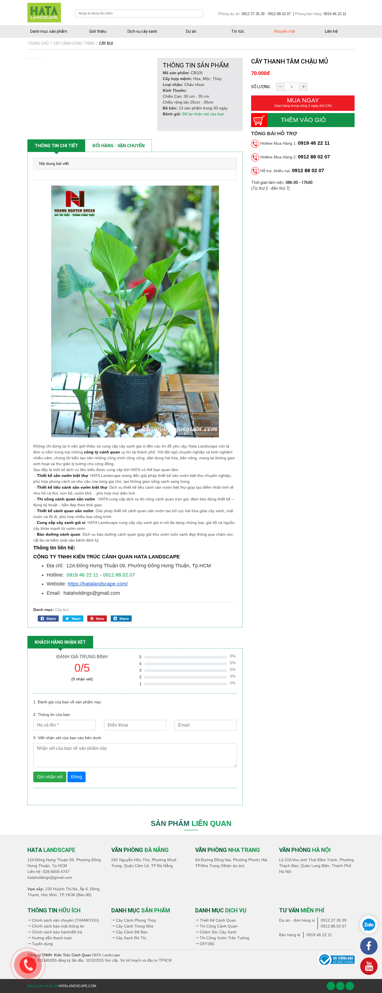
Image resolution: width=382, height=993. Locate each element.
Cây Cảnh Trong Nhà (134, 926)
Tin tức (237, 31)
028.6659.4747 (56, 871)
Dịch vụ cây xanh (142, 31)
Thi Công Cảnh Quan (218, 926)
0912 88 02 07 (314, 157)
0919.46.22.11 (335, 14)
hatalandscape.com (77, 986)
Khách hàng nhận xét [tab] (60, 642)
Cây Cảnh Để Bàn (132, 932)
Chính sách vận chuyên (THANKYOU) (65, 920)
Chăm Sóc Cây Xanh (218, 932)
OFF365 (207, 944)
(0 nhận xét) (82, 679)
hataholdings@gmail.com (49, 877)
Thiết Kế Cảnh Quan (218, 920)
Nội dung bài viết (54, 163)
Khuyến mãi (284, 31)
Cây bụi (62, 609)
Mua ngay (303, 102)
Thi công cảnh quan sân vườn (66, 499)
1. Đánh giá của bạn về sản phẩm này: (67, 702)
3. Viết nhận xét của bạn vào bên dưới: (67, 738)
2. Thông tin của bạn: (52, 714)
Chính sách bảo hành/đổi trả (57, 932)
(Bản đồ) (83, 895)
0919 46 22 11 (314, 143)
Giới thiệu (97, 31)
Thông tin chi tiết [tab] (56, 145)
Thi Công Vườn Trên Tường (224, 938)
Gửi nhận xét (50, 776)
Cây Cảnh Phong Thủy (136, 920)
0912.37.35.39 (253, 14)
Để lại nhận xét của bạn (203, 114)
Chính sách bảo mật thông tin (58, 926)
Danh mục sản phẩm (48, 31)
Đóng (76, 776)
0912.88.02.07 (279, 14)
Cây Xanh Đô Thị (131, 938)
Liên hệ (331, 31)
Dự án (191, 31)
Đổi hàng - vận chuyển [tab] (118, 145)
